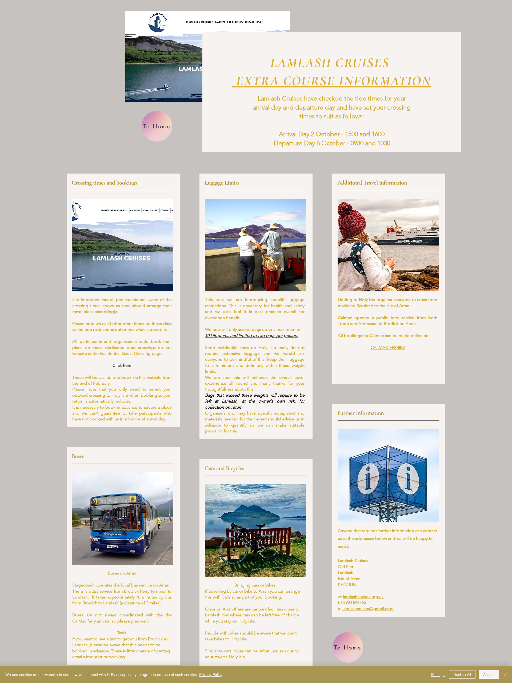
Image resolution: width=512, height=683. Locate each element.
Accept (489, 674)
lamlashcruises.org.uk (363, 596)
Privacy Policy (210, 674)
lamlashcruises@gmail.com (368, 608)
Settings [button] (438, 674)
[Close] (505, 674)
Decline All (462, 674)
